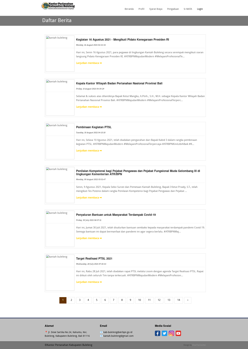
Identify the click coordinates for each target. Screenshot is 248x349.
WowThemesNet (199, 345)
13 (169, 300)
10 (139, 300)
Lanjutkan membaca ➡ (89, 63)
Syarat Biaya (155, 9)
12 (159, 300)
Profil (141, 9)
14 (178, 300)
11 (149, 300)
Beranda (129, 9)
